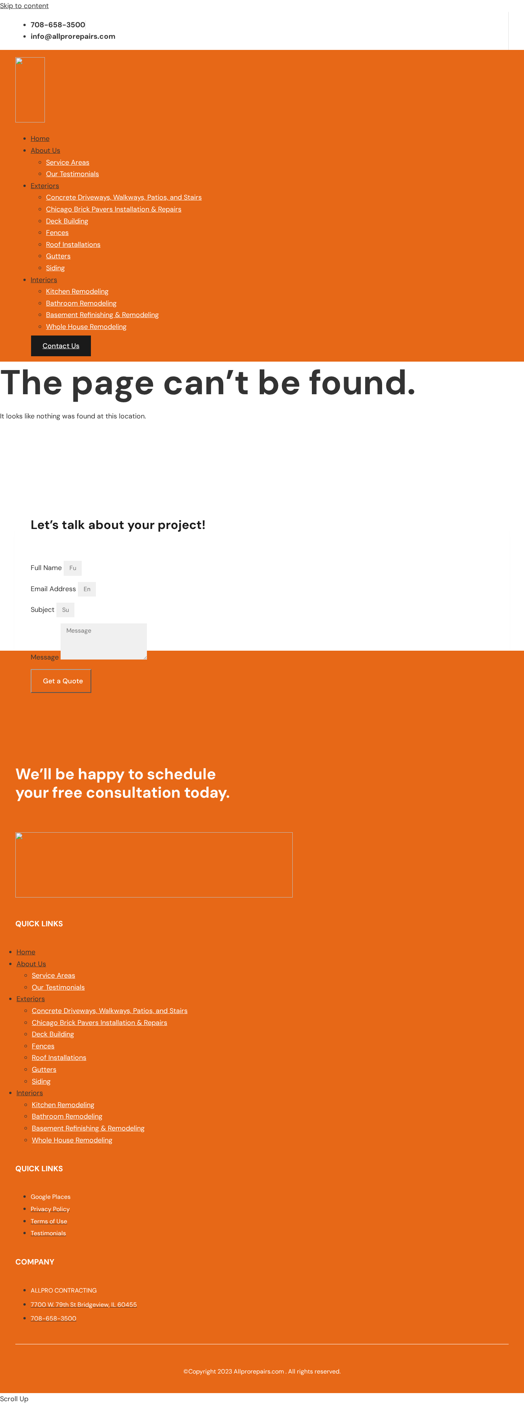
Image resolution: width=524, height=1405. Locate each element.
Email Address (54, 588)
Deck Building (67, 221)
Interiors (44, 279)
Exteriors (45, 185)
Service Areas (67, 162)
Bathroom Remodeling (81, 303)
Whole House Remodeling (86, 326)
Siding (55, 268)
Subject (43, 609)
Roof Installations (73, 244)
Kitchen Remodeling (77, 291)
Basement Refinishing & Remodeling (102, 314)
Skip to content (24, 5)
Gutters (58, 256)
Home (40, 138)
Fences (57, 232)
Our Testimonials (72, 174)
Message (46, 657)
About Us (45, 150)
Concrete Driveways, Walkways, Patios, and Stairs (124, 197)
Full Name (47, 567)
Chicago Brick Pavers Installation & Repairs (113, 209)
